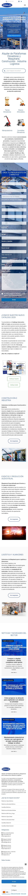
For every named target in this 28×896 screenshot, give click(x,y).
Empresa (5, 227)
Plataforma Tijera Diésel (7, 816)
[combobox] (14, 196)
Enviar (14, 299)
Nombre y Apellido (7, 241)
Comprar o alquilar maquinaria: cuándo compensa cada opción (14, 660)
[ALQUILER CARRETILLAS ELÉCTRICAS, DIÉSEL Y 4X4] (20, 121)
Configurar (14, 890)
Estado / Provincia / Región (8, 219)
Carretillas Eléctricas (6, 807)
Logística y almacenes (8, 680)
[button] (25, 864)
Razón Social (6, 248)
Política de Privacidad (15, 893)
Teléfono (5, 257)
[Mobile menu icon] (24, 5)
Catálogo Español (14, 379)
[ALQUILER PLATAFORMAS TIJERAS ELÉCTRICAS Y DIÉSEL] (7, 100)
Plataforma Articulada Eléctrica (8, 804)
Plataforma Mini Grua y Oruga (8, 813)
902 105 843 (10, 1)
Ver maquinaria (14, 441)
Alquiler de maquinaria (8, 640)
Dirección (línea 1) (6, 206)
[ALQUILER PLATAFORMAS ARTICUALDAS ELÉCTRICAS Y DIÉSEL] (20, 100)
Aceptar (14, 881)
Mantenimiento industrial (8, 719)
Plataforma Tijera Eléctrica (7, 801)
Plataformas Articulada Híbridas (9, 810)
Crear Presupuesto (14, 35)
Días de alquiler (6, 187)
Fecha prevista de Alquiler (10, 180)
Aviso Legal (23, 893)
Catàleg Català (14, 385)
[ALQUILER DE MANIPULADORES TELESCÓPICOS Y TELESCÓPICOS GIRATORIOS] (7, 121)
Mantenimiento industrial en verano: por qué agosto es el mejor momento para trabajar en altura (14, 740)
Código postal (5, 226)
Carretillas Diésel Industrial (7, 826)
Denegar (14, 885)
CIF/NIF (4, 234)
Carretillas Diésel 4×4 (6, 822)
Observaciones (6, 271)
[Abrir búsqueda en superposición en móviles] (15, 1)
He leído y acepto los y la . (14, 294)
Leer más (13, 672)
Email (4, 264)
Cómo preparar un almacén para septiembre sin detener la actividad (14, 700)
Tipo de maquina (7, 193)
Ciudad (3, 213)
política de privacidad (16, 295)
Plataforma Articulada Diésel (8, 819)
